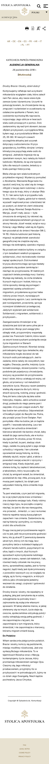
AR (8, 41)
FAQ (24, 745)
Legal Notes (24, 749)
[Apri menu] (45, 6)
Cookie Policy (24, 753)
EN (19, 41)
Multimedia (24, 74)
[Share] (44, 29)
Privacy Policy (25, 756)
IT (41, 41)
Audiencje (7, 17)
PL (23, 44)
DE (14, 41)
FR (30, 41)
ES (25, 41)
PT (28, 44)
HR (35, 41)
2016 (15, 17)
